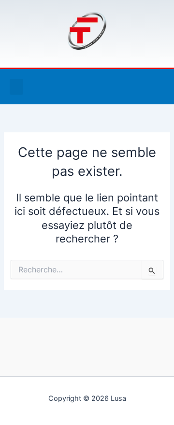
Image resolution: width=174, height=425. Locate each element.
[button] (16, 87)
